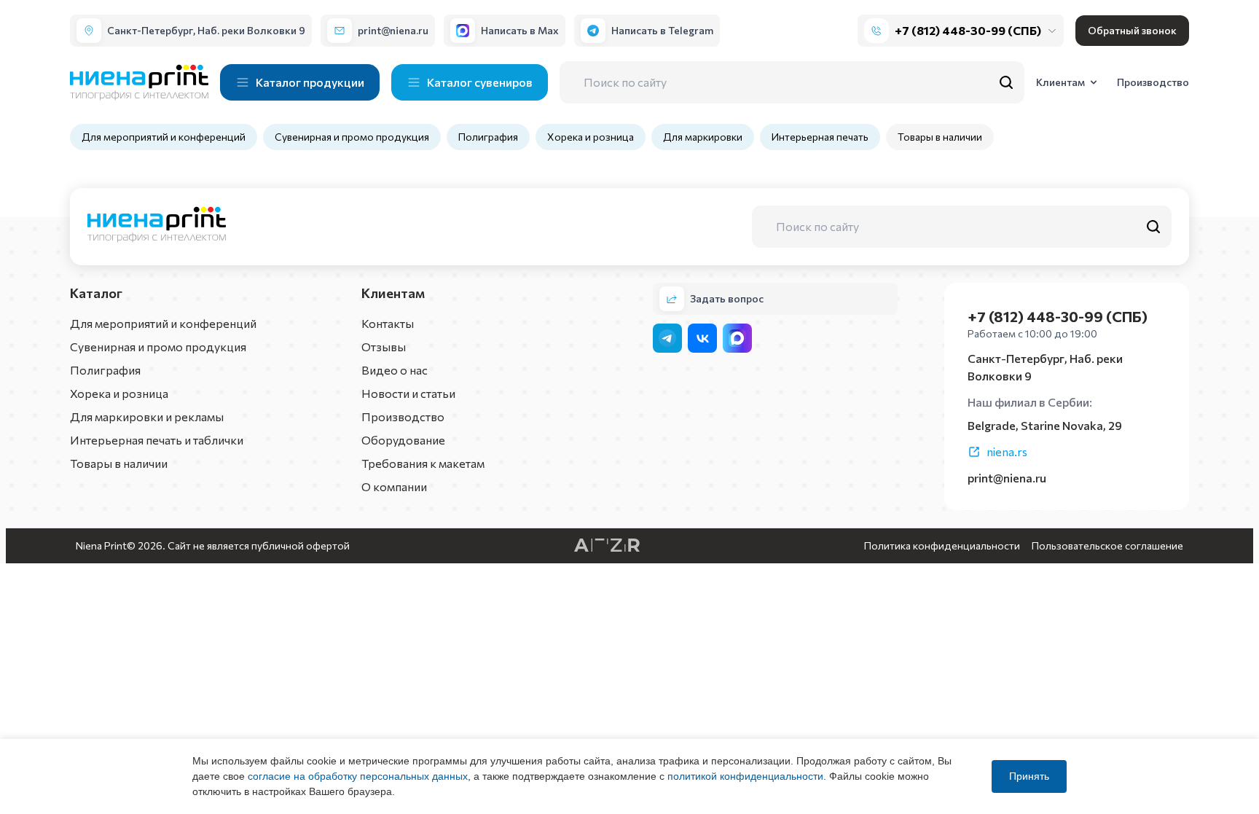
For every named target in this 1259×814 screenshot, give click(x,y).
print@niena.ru (1007, 478)
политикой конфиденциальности (745, 776)
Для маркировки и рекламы (147, 416)
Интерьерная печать (820, 136)
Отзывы (383, 346)
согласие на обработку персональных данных (358, 776)
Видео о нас (394, 370)
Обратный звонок (1132, 30)
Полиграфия (488, 136)
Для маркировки (702, 136)
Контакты (387, 323)
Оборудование (403, 440)
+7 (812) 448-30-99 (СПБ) (968, 30)
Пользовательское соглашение (1107, 545)
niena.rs (1007, 451)
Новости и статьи (408, 393)
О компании (394, 486)
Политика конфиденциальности (942, 545)
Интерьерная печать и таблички (156, 440)
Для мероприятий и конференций (164, 136)
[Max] (737, 338)
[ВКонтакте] (702, 338)
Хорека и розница (590, 136)
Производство (402, 416)
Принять (1029, 776)
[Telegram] (667, 338)
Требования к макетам (423, 463)
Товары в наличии (940, 136)
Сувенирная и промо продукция (352, 136)
